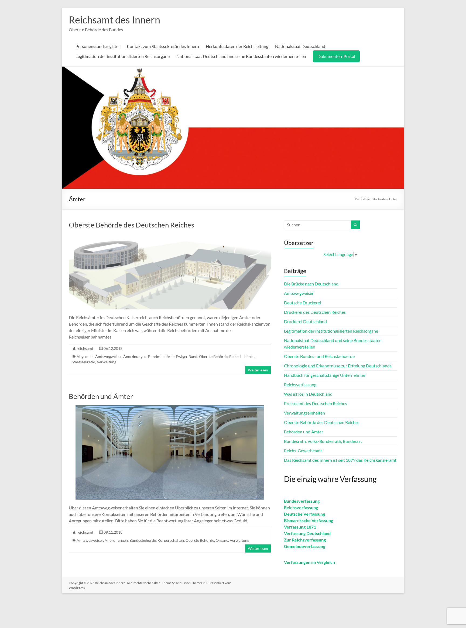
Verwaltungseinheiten (304, 412)
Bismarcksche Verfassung (308, 520)
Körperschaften (170, 540)
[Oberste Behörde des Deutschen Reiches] (170, 236)
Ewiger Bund (186, 356)
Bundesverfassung (302, 500)
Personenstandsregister (98, 46)
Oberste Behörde (213, 356)
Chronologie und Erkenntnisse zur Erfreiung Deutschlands (338, 365)
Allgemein (85, 356)
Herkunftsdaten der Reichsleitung (237, 46)
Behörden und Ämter (101, 396)
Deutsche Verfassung (304, 513)
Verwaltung (106, 362)
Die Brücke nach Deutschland (311, 283)
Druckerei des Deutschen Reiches (315, 312)
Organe (222, 540)
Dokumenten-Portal (336, 56)
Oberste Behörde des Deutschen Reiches (131, 224)
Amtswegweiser (108, 356)
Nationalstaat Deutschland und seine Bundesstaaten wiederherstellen (241, 56)
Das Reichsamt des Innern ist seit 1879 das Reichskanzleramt (340, 460)
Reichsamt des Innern (114, 20)
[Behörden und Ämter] (170, 407)
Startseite (379, 199)
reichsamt (85, 348)
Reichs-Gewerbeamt (303, 450)
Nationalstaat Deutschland (300, 46)
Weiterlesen (258, 370)
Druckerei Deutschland (305, 321)
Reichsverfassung (300, 384)
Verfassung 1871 (300, 526)
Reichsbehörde (241, 356)
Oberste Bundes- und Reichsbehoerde (319, 356)
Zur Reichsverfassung (305, 539)
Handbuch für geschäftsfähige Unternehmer (324, 375)
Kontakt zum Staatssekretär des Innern (163, 46)
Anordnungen (134, 356)
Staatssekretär (83, 362)
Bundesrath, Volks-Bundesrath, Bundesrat (323, 441)
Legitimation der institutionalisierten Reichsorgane (123, 56)
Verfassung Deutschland (307, 533)
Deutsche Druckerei (302, 302)
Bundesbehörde (161, 356)
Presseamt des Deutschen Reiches (315, 403)
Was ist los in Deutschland (308, 393)
